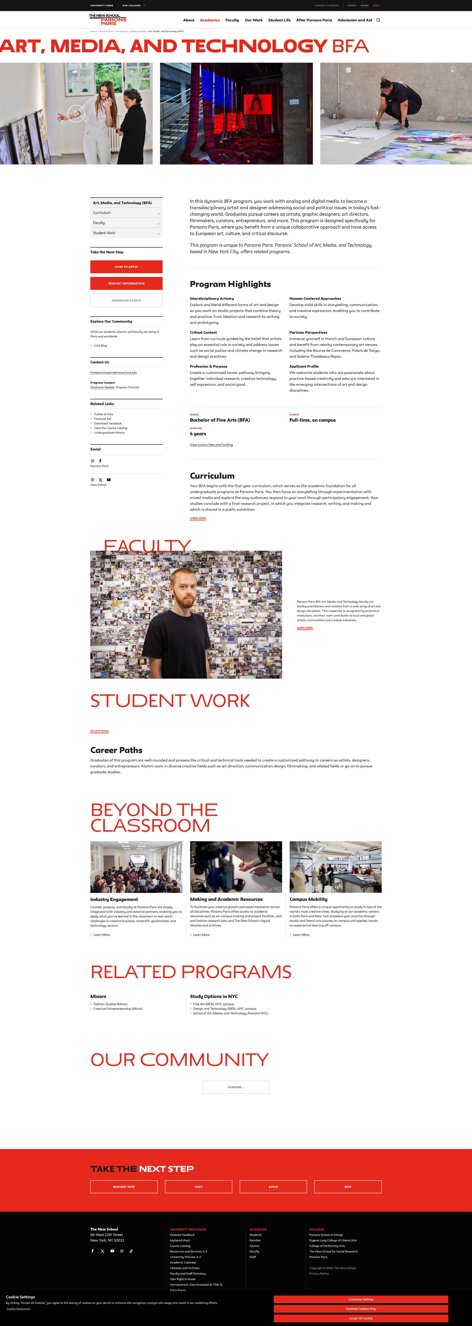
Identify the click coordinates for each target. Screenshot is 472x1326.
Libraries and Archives (185, 1268)
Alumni (254, 1245)
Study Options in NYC (214, 996)
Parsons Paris (107, 31)
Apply (376, 5)
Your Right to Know (182, 1279)
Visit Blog (100, 345)
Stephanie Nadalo (102, 387)
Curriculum (102, 213)
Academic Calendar (183, 1262)
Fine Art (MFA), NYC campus (213, 1004)
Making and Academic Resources (226, 899)
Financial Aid (102, 418)
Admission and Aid (355, 20)
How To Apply (126, 266)
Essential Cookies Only (361, 1309)
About (188, 20)
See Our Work (99, 731)
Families (255, 1240)
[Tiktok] (131, 1251)
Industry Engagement (114, 899)
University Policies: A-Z (185, 1257)
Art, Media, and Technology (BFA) (122, 203)
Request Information (126, 283)
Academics (210, 20)
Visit (198, 1186)
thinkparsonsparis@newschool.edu (113, 372)
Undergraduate (138, 31)
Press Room (178, 1290)
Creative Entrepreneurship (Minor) (118, 1008)
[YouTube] (112, 1251)
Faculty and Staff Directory (188, 1273)
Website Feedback (182, 1234)
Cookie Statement (18, 1309)
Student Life (279, 20)
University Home (101, 5)
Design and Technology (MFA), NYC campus (224, 1008)
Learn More (101, 934)
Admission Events (126, 300)
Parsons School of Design (326, 1234)
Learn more (198, 518)
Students (256, 1234)
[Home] (112, 19)
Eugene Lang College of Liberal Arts (333, 1240)
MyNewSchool (180, 1240)
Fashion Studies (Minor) (110, 1004)
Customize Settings (361, 1299)
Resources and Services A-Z (188, 1251)
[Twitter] (102, 1251)
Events (352, 5)
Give (348, 1186)
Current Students (326, 5)
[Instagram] (122, 1251)
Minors (98, 996)
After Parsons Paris (314, 20)
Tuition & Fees (103, 414)
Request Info (124, 1186)
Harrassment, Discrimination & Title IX (196, 1284)
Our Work (254, 20)
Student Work (104, 233)
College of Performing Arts (327, 1245)
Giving (364, 5)
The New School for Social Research (333, 1251)
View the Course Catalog (110, 428)
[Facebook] (92, 1251)
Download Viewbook (108, 423)
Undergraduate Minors (109, 432)
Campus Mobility (308, 899)
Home (93, 31)
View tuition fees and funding (211, 444)
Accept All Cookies (361, 1318)
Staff (253, 1257)
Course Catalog (180, 1245)
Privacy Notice (319, 1273)
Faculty (232, 20)
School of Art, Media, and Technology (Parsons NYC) (230, 1013)
